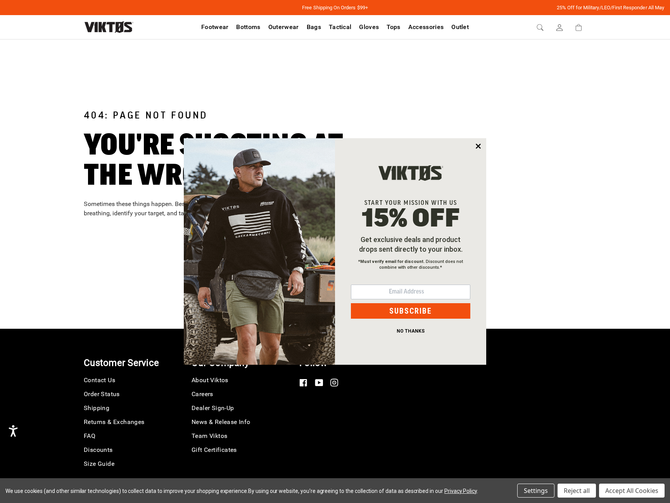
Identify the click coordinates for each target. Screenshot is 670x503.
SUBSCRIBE (410, 311)
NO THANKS (411, 331)
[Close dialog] (478, 146)
